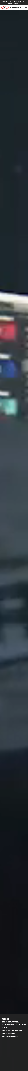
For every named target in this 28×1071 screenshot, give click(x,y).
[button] (26, 7)
